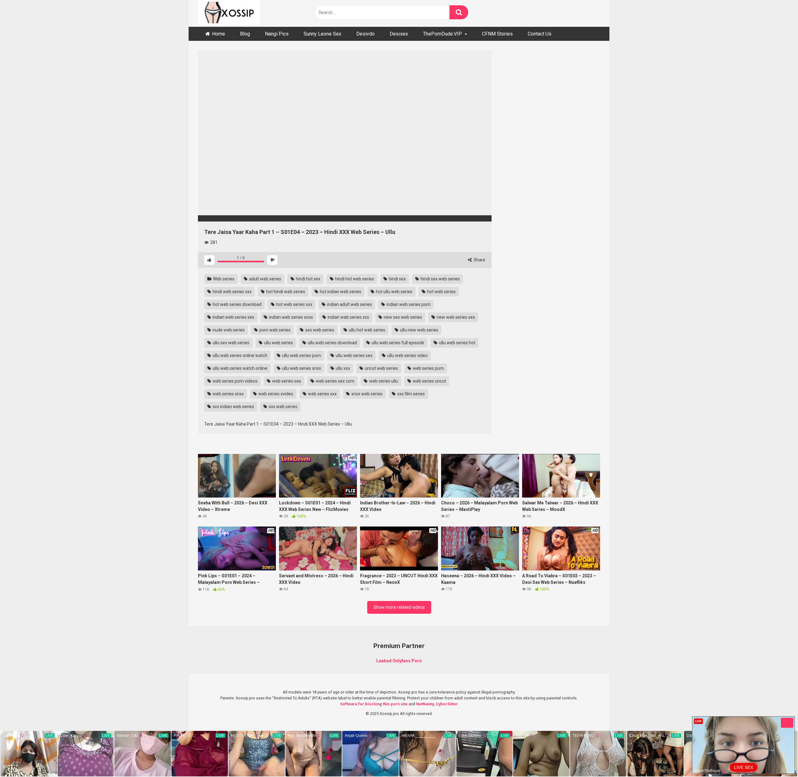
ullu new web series (418, 329)
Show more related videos (399, 607)
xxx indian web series (233, 406)
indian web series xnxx (290, 317)
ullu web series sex (354, 355)
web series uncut (429, 381)
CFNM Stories (497, 34)
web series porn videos (234, 381)
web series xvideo (275, 393)
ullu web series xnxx (301, 368)
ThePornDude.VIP (442, 34)
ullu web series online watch (239, 355)
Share (479, 259)
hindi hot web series (354, 278)
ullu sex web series (230, 342)
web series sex (286, 381)
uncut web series (381, 368)
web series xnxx (228, 393)
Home (218, 34)
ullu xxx (342, 368)
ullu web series (278, 342)
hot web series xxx (293, 304)
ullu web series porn (301, 355)
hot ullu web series (393, 291)
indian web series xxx (348, 317)
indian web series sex (233, 317)
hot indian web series (340, 291)
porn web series (274, 329)
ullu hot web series (366, 329)
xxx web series (282, 406)
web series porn (428, 368)
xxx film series (410, 393)
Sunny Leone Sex (322, 34)
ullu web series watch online (239, 368)
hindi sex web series (440, 278)
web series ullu (383, 381)
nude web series (228, 329)
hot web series (441, 291)
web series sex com (334, 381)
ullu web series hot (456, 342)
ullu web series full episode (397, 342)
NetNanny (425, 704)
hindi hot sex (307, 278)
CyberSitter (447, 704)
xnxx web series (366, 393)
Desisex (399, 34)
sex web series (319, 329)
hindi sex (397, 278)
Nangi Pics (277, 34)
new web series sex (455, 317)
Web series (223, 278)
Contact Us (539, 34)
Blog (245, 34)
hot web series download (237, 304)
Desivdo (365, 34)
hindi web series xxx (232, 291)
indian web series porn (408, 304)
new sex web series (402, 317)
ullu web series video (407, 355)
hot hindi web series (285, 291)
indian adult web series (349, 304)
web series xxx (322, 393)
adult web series (264, 278)
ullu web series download (332, 342)
